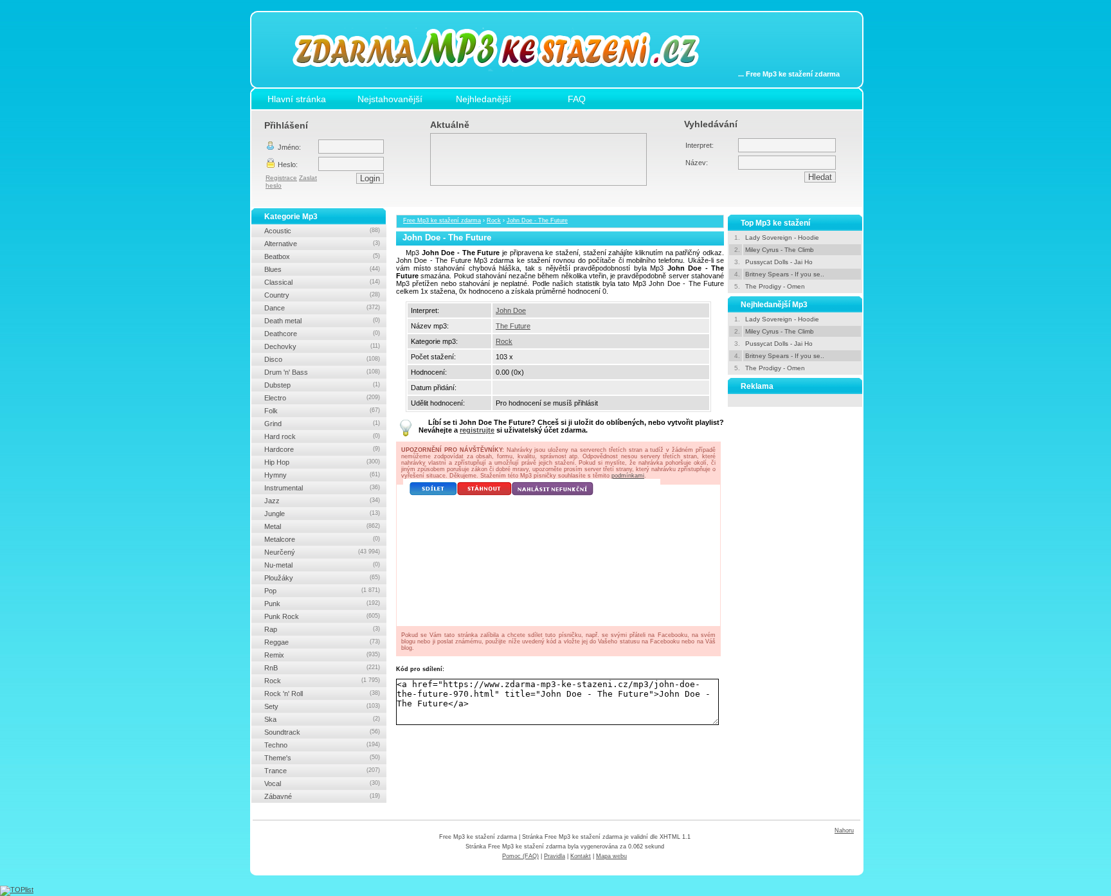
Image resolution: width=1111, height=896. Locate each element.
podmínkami (627, 475)
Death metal (322, 321)
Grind (322, 423)
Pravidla (554, 856)
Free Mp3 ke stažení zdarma (442, 220)
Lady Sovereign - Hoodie (782, 237)
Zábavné (322, 796)
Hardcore (322, 449)
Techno (322, 745)
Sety (322, 706)
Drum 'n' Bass (322, 372)
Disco (322, 359)
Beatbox (322, 256)
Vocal (322, 783)
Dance (322, 308)
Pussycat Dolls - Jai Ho (779, 261)
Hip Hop (322, 462)
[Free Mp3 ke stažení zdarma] (505, 79)
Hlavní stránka (296, 99)
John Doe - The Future (537, 220)
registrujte (477, 430)
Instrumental (322, 488)
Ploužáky (322, 578)
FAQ (577, 99)
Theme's (322, 758)
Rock (494, 220)
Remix (322, 655)
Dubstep (322, 385)
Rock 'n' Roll (322, 693)
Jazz (322, 501)
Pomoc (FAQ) (520, 856)
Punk (322, 603)
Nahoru (844, 830)
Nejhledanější (483, 99)
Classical (322, 282)
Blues (322, 269)
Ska (322, 719)
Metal (322, 526)
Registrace (281, 177)
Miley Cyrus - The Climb (779, 249)
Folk (322, 411)
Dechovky (322, 346)
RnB (322, 668)
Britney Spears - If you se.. (784, 274)
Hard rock (322, 436)
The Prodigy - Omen (775, 286)
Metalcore (322, 539)
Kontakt (580, 856)
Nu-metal (322, 565)
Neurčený (322, 552)
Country (322, 295)
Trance (322, 771)
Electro (322, 398)
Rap (322, 629)
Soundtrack (322, 732)
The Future (513, 326)
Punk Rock (322, 616)
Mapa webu (611, 856)
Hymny (322, 475)
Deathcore (322, 333)
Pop (322, 591)
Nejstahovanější (389, 99)
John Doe (511, 310)
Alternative (322, 243)
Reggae (322, 642)
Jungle (322, 513)
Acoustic (322, 231)
